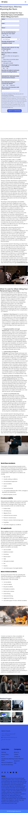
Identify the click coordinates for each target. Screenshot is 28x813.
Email (3, 23)
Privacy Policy (5, 754)
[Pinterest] (16, 772)
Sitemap (3, 752)
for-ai (2, 756)
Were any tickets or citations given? (9, 53)
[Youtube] (10, 772)
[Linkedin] (13, 772)
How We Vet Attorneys (7, 764)
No (7, 35)
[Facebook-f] (2, 772)
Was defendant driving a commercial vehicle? (8, 82)
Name (3, 19)
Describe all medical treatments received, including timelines (10, 71)
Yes (4, 35)
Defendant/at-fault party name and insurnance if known (10, 76)
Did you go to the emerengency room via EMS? (10, 65)
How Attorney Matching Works (7, 759)
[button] (25, 2)
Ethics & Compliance (6, 762)
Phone (3, 27)
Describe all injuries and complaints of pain (8, 42)
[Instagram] (5, 772)
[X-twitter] (7, 772)
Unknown (12, 85)
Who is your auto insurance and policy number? (10, 88)
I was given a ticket (8, 63)
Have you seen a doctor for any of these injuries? (10, 48)
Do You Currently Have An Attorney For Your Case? (9, 32)
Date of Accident (6, 37)
